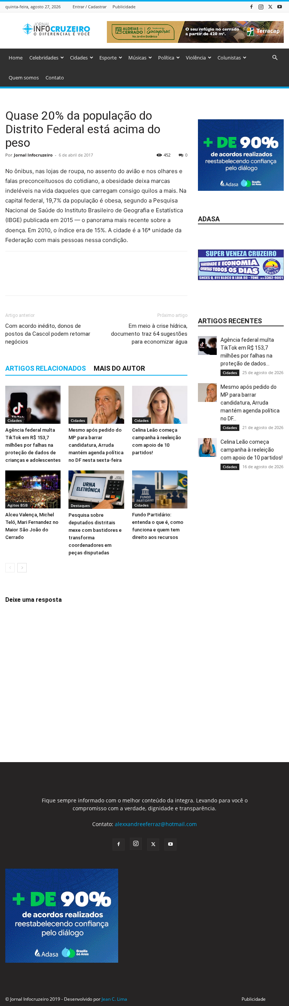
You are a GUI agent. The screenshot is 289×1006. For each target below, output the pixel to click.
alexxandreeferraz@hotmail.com (156, 824)
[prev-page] (10, 567)
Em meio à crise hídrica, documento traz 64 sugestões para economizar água (149, 334)
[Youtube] (279, 7)
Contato (55, 77)
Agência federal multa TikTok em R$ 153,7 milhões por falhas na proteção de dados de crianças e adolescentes (33, 445)
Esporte (108, 57)
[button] (275, 57)
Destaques (80, 505)
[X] (270, 7)
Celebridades (43, 57)
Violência (196, 57)
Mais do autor (119, 368)
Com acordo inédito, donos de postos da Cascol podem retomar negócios (47, 334)
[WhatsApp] (64, 280)
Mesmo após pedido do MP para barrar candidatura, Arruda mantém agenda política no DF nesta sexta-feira (95, 445)
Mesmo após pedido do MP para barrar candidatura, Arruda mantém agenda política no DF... (250, 403)
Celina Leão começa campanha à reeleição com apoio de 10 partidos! (252, 450)
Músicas (137, 57)
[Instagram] (261, 7)
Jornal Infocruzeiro (33, 155)
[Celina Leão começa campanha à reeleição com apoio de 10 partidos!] (159, 405)
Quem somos (24, 77)
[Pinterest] (47, 280)
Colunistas (229, 57)
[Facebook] (251, 7)
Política (166, 57)
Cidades (79, 57)
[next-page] (22, 567)
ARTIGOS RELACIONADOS (45, 368)
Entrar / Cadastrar (89, 6)
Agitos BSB (18, 505)
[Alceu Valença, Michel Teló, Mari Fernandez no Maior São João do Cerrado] (33, 489)
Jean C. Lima (114, 999)
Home (16, 57)
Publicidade (124, 6)
